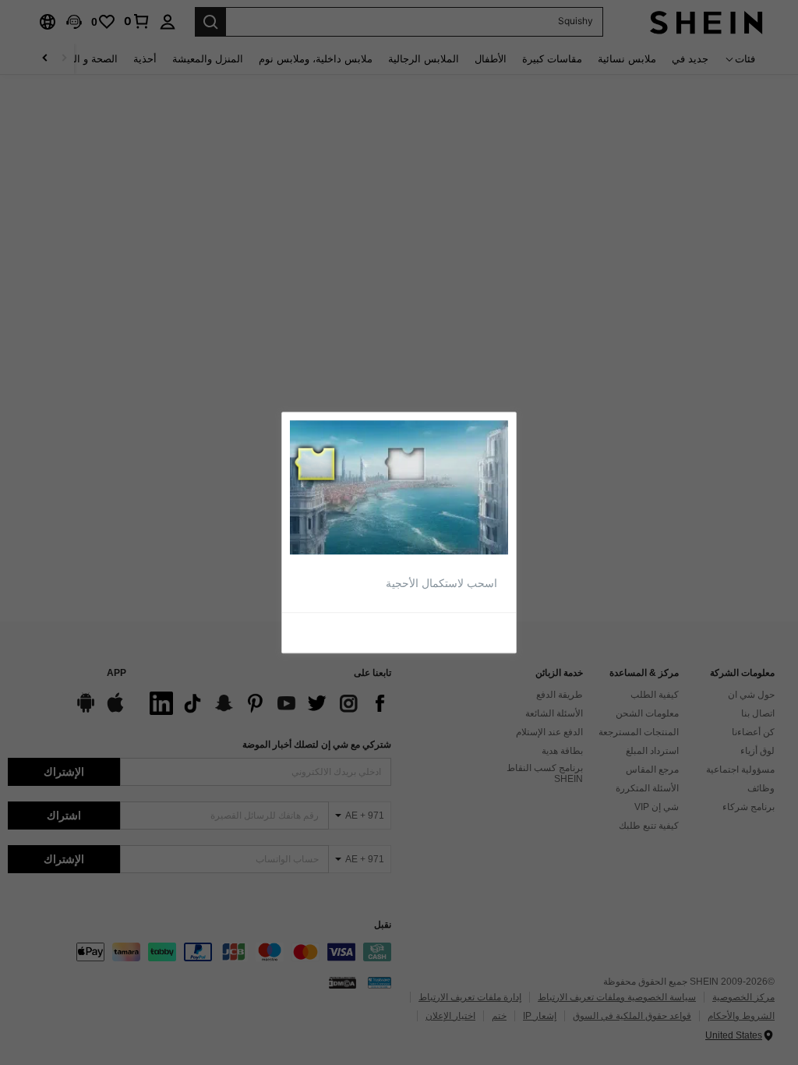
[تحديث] (472, 631)
